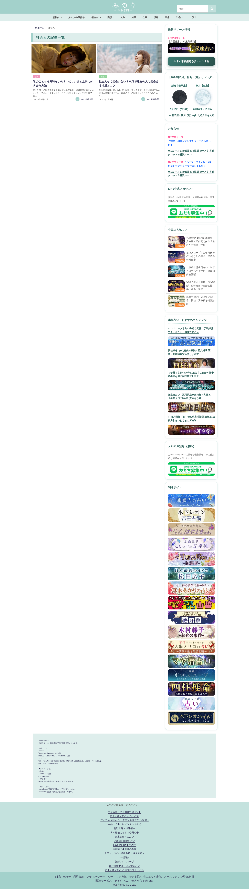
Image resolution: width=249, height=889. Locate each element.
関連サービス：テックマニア (113, 880)
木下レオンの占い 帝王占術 (124, 815)
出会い (179, 17)
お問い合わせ (63, 876)
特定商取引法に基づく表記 (145, 876)
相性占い (96, 17)
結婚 (134, 17)
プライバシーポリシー (99, 876)
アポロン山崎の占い (124, 840)
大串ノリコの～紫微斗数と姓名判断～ (124, 853)
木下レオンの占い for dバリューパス (124, 869)
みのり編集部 (87, 99)
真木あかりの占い (124, 836)
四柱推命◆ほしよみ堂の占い (124, 865)
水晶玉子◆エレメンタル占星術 (124, 824)
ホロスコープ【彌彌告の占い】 (124, 811)
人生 (123, 17)
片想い (110, 17)
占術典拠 (121, 876)
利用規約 (78, 876)
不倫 (167, 17)
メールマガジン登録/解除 (179, 876)
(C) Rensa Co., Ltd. (124, 884)
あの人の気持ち (76, 17)
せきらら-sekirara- (142, 880)
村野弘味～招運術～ (124, 828)
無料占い (57, 17)
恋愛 (36, 76)
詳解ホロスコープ (124, 861)
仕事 (145, 17)
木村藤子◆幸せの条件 (124, 849)
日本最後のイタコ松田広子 (124, 832)
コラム (192, 17)
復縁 (156, 17)
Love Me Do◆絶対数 (124, 844)
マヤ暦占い (124, 857)
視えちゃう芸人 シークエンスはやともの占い (124, 820)
